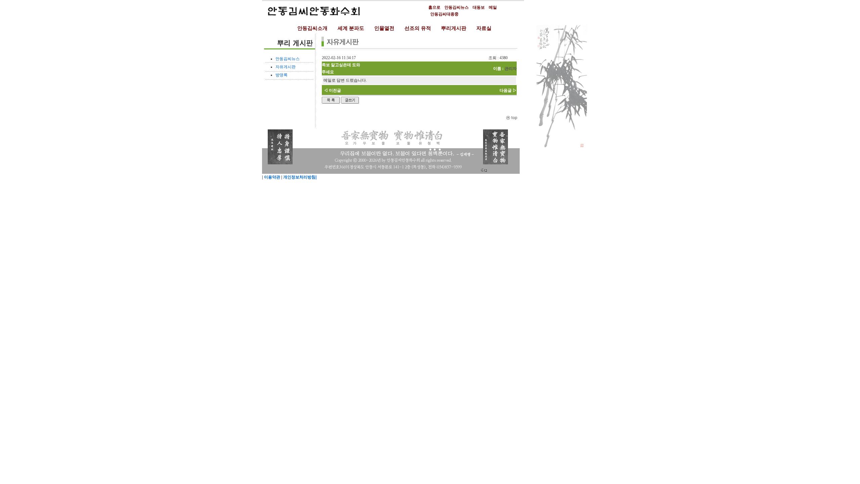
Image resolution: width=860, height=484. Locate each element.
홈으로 (434, 7)
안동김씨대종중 (444, 14)
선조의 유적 (417, 28)
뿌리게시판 (453, 28)
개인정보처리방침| (299, 177)
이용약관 (271, 177)
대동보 (479, 7)
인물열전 (384, 28)
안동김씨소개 (312, 28)
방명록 (281, 75)
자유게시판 (285, 67)
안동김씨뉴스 (456, 7)
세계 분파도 (351, 28)
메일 (493, 7)
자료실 (483, 28)
